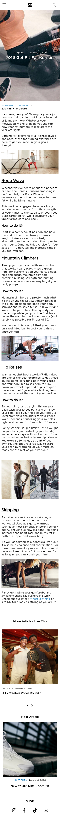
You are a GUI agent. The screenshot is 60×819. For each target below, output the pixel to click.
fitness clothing (40, 599)
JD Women (23, 105)
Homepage (7, 105)
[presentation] (28, 703)
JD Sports (18, 53)
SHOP (30, 801)
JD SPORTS (20, 780)
